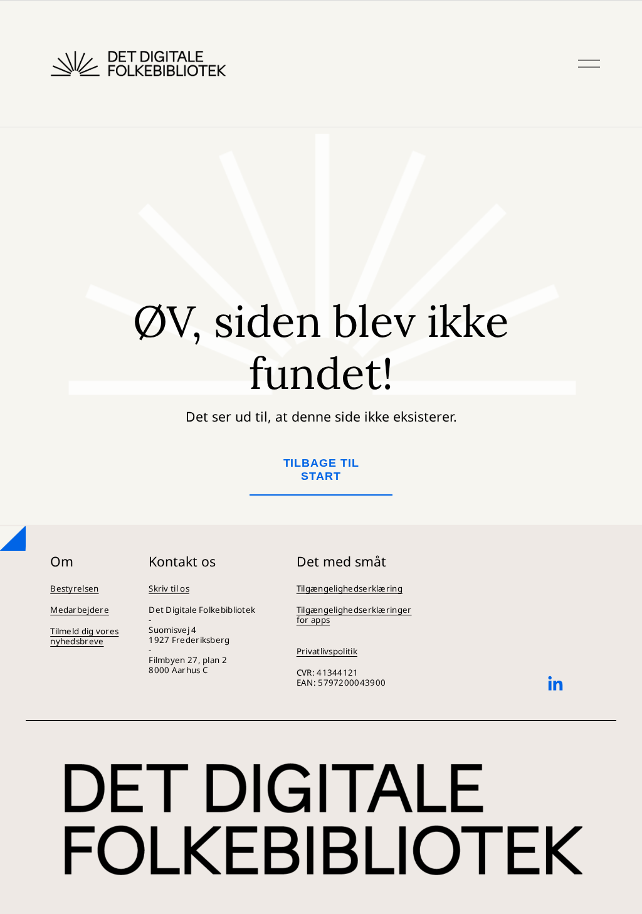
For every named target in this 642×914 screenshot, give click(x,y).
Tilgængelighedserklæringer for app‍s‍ (354, 615)
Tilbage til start (321, 469)
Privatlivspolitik (327, 651)
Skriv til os (169, 588)
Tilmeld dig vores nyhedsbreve (84, 636)
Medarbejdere (79, 610)
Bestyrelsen (74, 588)
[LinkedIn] (555, 684)
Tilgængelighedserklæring (350, 588)
